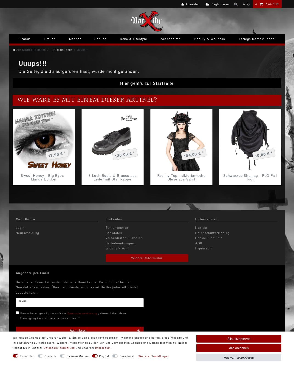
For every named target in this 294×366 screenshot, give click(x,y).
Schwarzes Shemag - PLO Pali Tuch (250, 177)
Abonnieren (78, 330)
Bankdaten (114, 233)
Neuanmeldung (27, 233)
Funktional (126, 356)
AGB (198, 243)
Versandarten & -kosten (124, 238)
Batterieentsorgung (121, 243)
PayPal (104, 356)
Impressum (203, 248)
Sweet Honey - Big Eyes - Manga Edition (44, 177)
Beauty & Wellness (209, 39)
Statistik (51, 356)
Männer (75, 39)
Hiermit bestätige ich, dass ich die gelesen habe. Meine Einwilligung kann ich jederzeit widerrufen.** (73, 316)
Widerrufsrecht (117, 248)
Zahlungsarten (117, 228)
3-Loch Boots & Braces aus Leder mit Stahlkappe (112, 177)
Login (20, 228)
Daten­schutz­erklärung (59, 347)
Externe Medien (78, 356)
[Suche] (236, 4)
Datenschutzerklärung (212, 233)
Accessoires (171, 39)
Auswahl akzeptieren (239, 357)
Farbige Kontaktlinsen (256, 39)
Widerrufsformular (147, 258)
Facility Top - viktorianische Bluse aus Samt (181, 177)
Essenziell (27, 356)
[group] (44, 140)
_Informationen (61, 49)
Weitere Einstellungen (154, 356)
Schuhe (100, 39)
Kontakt (201, 228)
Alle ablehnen (239, 348)
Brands (25, 39)
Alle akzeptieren (239, 338)
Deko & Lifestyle (133, 39)
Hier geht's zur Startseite (147, 83)
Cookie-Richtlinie (209, 238)
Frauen (49, 39)
